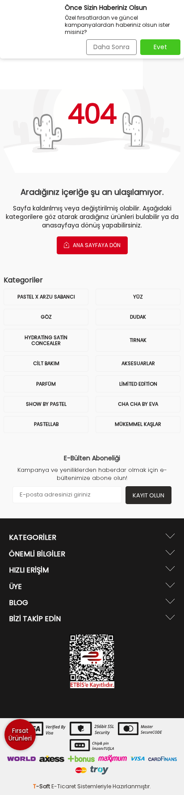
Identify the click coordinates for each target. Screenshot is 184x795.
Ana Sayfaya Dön (96, 245)
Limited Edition (138, 383)
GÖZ (46, 316)
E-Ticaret (63, 786)
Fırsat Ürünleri (20, 734)
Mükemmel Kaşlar (138, 424)
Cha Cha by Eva (138, 404)
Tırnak (138, 340)
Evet (160, 46)
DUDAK (138, 316)
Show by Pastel (46, 404)
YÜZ (138, 296)
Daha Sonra (111, 46)
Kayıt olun (148, 495)
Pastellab (46, 424)
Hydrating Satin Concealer (46, 340)
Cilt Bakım (46, 363)
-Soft (42, 786)
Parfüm (46, 383)
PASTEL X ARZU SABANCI (46, 296)
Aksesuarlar (138, 363)
